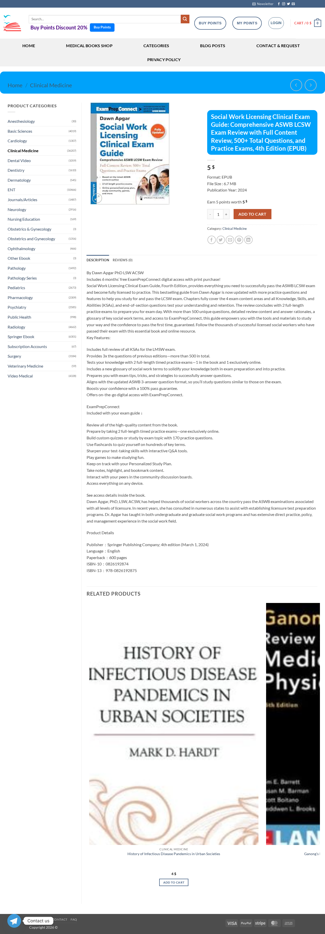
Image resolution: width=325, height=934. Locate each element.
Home (15, 85)
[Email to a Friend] (230, 240)
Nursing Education (24, 219)
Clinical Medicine (51, 85)
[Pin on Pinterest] (239, 240)
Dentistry (16, 170)
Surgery (14, 356)
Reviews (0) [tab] (123, 260)
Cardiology (17, 140)
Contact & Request (278, 45)
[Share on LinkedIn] (248, 240)
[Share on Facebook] (211, 240)
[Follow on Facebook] (278, 4)
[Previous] (87, 749)
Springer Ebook (21, 336)
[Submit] (185, 19)
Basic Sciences (20, 131)
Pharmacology (20, 297)
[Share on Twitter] (221, 240)
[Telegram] (14, 921)
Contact (60, 919)
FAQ (74, 919)
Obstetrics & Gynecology (29, 229)
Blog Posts (212, 45)
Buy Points (102, 27)
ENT (11, 189)
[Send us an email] (293, 4)
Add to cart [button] (174, 882)
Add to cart (252, 214)
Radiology (16, 326)
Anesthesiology (21, 121)
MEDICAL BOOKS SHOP (89, 45)
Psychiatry (17, 307)
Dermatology (19, 180)
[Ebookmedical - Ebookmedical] (12, 23)
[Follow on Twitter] (288, 4)
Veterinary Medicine (25, 366)
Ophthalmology (21, 248)
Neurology (17, 209)
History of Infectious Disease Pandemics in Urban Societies (173, 854)
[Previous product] (311, 85)
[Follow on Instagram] (283, 4)
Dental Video (19, 160)
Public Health (19, 317)
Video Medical (20, 375)
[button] (262, 4)
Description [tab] (98, 260)
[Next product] (296, 85)
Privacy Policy (164, 59)
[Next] (317, 749)
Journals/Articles (22, 199)
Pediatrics (16, 287)
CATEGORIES (156, 45)
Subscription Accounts (27, 346)
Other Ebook (19, 258)
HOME (28, 45)
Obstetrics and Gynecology (31, 238)
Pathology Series (22, 277)
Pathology (17, 268)
